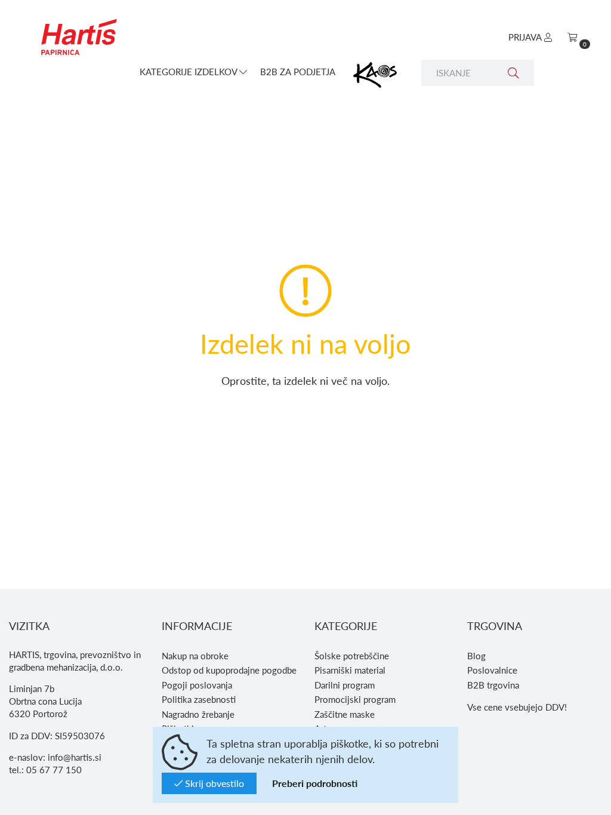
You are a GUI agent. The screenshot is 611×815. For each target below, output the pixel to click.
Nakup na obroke (195, 656)
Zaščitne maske (344, 714)
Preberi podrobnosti (314, 783)
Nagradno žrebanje (198, 714)
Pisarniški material (349, 670)
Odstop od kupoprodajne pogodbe (229, 670)
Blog (476, 656)
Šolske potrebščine (351, 656)
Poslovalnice (492, 670)
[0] (572, 37)
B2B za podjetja (297, 72)
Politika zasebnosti (199, 699)
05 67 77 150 (54, 770)
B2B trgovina (493, 685)
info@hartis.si (74, 757)
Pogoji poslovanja (197, 685)
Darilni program (344, 685)
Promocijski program (355, 699)
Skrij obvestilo (213, 783)
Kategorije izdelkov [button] (189, 72)
